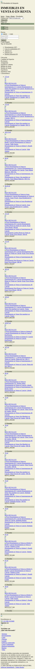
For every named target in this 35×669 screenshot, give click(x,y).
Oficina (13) (8, 52)
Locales (4, 641)
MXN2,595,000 (10, 557)
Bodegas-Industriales (8, 646)
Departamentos (6, 635)
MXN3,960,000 (10, 210)
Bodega (4, 648)
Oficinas (4, 639)
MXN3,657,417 (10, 293)
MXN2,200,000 (10, 394)
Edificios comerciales (8, 642)
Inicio (2, 16)
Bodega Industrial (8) (11, 54)
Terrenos (4, 634)
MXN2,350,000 (10, 505)
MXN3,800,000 (10, 319)
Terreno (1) (8, 51)
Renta (13, 16)
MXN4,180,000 (10, 154)
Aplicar (3, 40)
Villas (3, 650)
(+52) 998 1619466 (8, 621)
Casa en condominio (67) (12, 49)
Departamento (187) (11, 47)
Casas (3, 637)
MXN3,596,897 (10, 238)
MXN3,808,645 (10, 343)
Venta (7, 16)
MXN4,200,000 (10, 101)
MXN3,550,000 (10, 369)
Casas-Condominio (7, 644)
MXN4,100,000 (10, 182)
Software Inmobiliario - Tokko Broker (12, 667)
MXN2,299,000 (10, 421)
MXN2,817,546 (10, 609)
